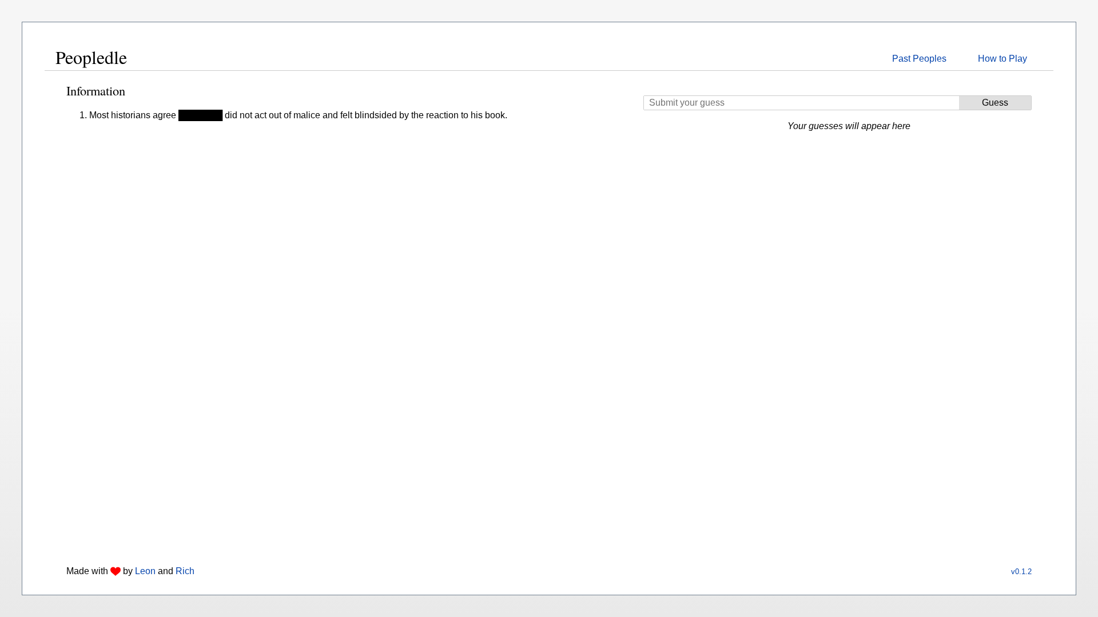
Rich (185, 571)
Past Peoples (919, 58)
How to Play (1002, 58)
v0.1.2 (1021, 571)
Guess (995, 102)
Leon (145, 571)
